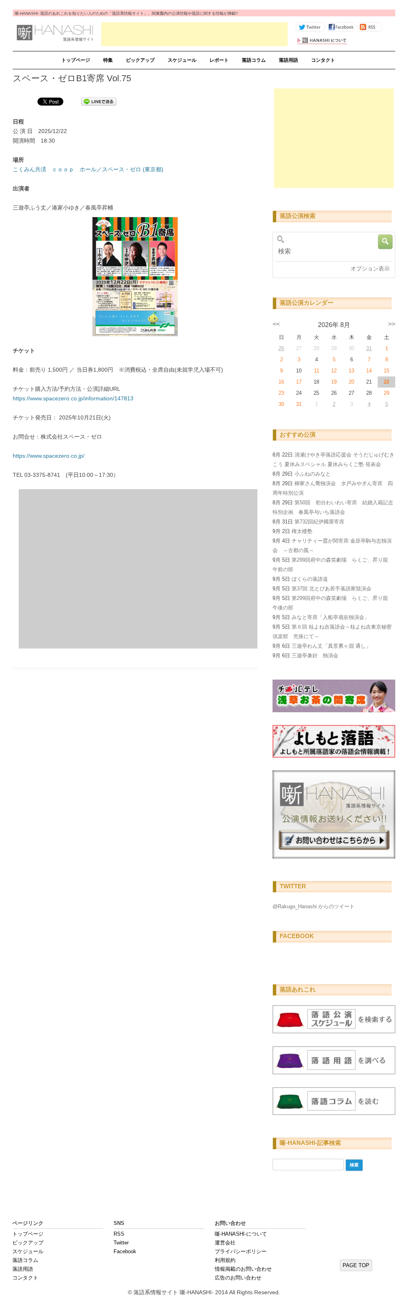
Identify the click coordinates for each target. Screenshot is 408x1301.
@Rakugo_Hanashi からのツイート (314, 906)
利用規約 (225, 1260)
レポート (219, 60)
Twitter (121, 1243)
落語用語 (288, 60)
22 (386, 382)
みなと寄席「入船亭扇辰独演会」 (330, 617)
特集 (108, 60)
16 (281, 382)
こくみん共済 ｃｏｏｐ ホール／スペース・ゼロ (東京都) (88, 169)
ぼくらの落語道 (310, 579)
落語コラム (254, 60)
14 (369, 371)
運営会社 (225, 1243)
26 (281, 348)
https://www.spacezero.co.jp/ (48, 456)
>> (391, 324)
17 (299, 382)
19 (334, 382)
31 (369, 348)
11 (316, 371)
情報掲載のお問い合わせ (243, 1269)
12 (334, 371)
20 (351, 382)
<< (276, 324)
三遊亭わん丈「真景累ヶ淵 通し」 (331, 646)
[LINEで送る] (98, 101)
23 (281, 393)
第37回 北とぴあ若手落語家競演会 (331, 589)
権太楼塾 (302, 531)
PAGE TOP (356, 1265)
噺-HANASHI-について (241, 1234)
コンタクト (323, 60)
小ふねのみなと (312, 474)
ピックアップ (140, 60)
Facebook (125, 1251)
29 (386, 393)
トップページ (75, 60)
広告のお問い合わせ (238, 1278)
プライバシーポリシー (241, 1251)
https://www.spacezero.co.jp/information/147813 (73, 398)
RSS (119, 1234)
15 (386, 371)
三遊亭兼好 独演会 (315, 655)
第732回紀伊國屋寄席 (319, 522)
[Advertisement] (194, 34)
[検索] (331, 251)
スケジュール (182, 60)
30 (281, 404)
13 (351, 371)
